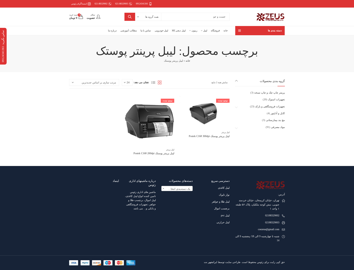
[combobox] (177, 188)
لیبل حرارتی (223, 222)
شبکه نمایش (160, 82)
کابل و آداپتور (278, 113)
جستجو (129, 17)
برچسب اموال (222, 208)
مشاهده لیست (153, 82)
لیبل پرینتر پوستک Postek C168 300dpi (209, 136)
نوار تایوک (224, 194)
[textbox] (177, 189)
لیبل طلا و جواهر (221, 201)
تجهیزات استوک (276, 99)
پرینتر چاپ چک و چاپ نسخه (269, 92)
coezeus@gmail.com (268, 229)
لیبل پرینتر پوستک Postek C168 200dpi (153, 153)
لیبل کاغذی (224, 187)
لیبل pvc (225, 215)
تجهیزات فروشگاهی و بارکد (270, 106)
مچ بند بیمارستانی (275, 120)
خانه (188, 60)
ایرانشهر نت (210, 262)
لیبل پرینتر (225, 132)
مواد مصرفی (278, 127)
